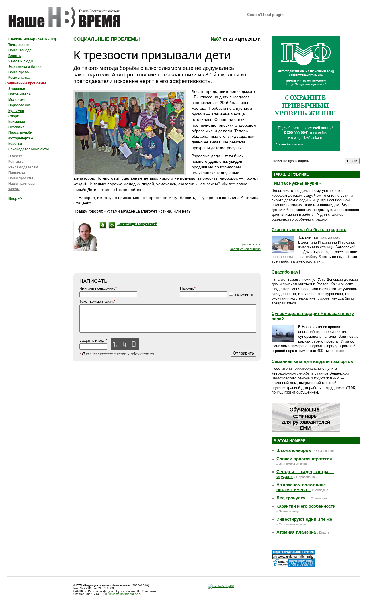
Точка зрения (19, 45)
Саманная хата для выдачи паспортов (312, 361)
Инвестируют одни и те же (304, 519)
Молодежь (17, 100)
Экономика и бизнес (25, 67)
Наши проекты (20, 178)
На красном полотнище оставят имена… (301, 487)
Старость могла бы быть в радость (309, 229)
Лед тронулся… (293, 498)
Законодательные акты (28, 149)
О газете (15, 156)
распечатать (251, 244)
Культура (16, 111)
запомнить (244, 294)
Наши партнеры (21, 184)
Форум (14, 189)
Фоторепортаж (20, 138)
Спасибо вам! (286, 271)
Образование (19, 105)
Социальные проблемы (106, 39)
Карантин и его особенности (305, 506)
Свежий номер (32, 39)
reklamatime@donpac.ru (125, 593)
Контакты (16, 162)
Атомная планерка (296, 532)
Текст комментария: (97, 301)
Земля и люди (20, 61)
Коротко (15, 144)
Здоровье (16, 89)
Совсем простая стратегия (304, 459)
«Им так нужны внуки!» (296, 183)
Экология (16, 127)
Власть (14, 56)
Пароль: (188, 288)
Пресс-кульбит (21, 133)
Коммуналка (19, 78)
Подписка (16, 173)
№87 (216, 39)
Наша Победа (20, 50)
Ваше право (18, 72)
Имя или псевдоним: (98, 288)
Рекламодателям (23, 167)
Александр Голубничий (137, 224)
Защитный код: (93, 340)
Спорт (13, 116)
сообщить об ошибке (245, 249)
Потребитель (19, 94)
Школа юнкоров (293, 450)
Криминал (16, 122)
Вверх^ (15, 198)
